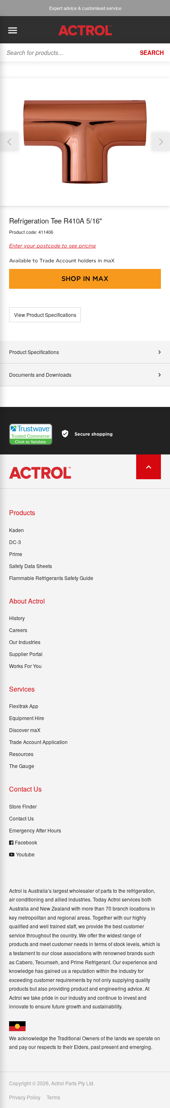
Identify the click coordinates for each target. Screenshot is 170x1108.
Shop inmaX (85, 279)
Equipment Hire (26, 717)
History (17, 617)
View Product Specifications (45, 314)
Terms (53, 1097)
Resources (21, 753)
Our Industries (24, 641)
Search (152, 52)
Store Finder (23, 806)
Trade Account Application (38, 741)
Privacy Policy (24, 1097)
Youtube (25, 854)
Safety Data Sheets (30, 565)
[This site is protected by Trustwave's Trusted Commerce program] (30, 434)
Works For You (25, 665)
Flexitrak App (23, 705)
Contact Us (21, 818)
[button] (160, 142)
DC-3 (15, 541)
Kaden (16, 529)
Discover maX (24, 729)
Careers (18, 629)
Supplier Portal (25, 653)
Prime (15, 553)
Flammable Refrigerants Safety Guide (51, 577)
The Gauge (21, 765)
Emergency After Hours (35, 830)
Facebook (26, 842)
